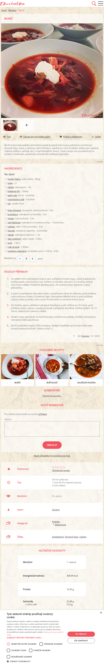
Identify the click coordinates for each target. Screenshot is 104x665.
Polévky (56, 521)
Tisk (9, 136)
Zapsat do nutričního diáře (37, 136)
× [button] (101, 613)
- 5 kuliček (21, 199)
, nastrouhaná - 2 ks (21, 218)
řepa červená (14, 210)
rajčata (11, 226)
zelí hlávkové (14, 222)
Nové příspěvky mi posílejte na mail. (52, 455)
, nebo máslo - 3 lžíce (25, 238)
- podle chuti (16, 203)
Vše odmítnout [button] (81, 640)
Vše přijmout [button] (81, 634)
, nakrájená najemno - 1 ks (24, 234)
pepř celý (12, 195)
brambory (13, 214)
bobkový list (14, 191)
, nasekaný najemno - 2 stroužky (27, 230)
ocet (10, 242)
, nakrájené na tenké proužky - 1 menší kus (36, 222)
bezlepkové (58, 536)
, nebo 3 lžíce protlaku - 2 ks (25, 226)
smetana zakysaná (17, 251)
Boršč (17, 382)
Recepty (12, 10)
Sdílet (98, 136)
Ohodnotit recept (61, 470)
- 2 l (12, 183)
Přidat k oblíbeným (72, 136)
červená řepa (71, 536)
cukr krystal (13, 247)
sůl (9, 203)
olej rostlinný (14, 238)
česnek (11, 230)
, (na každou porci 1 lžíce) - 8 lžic (33, 251)
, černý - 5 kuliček (21, 195)
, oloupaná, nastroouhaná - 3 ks (30, 210)
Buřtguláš (52, 382)
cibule (11, 187)
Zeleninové (60, 524)
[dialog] (52, 637)
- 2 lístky (18, 191)
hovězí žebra (14, 179)
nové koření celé (16, 199)
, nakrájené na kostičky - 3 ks (27, 214)
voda (10, 183)
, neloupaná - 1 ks (19, 187)
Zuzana (85, 336)
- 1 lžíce (14, 242)
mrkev (11, 218)
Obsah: (8, 419)
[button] (36, 637)
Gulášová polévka (86, 382)
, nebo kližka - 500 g (24, 179)
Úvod (3, 10)
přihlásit (42, 414)
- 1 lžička (18, 247)
